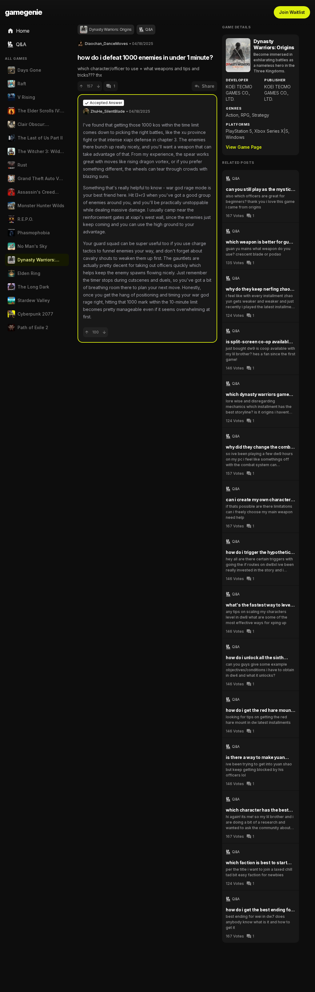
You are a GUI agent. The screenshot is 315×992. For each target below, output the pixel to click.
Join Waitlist (292, 12)
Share (208, 86)
